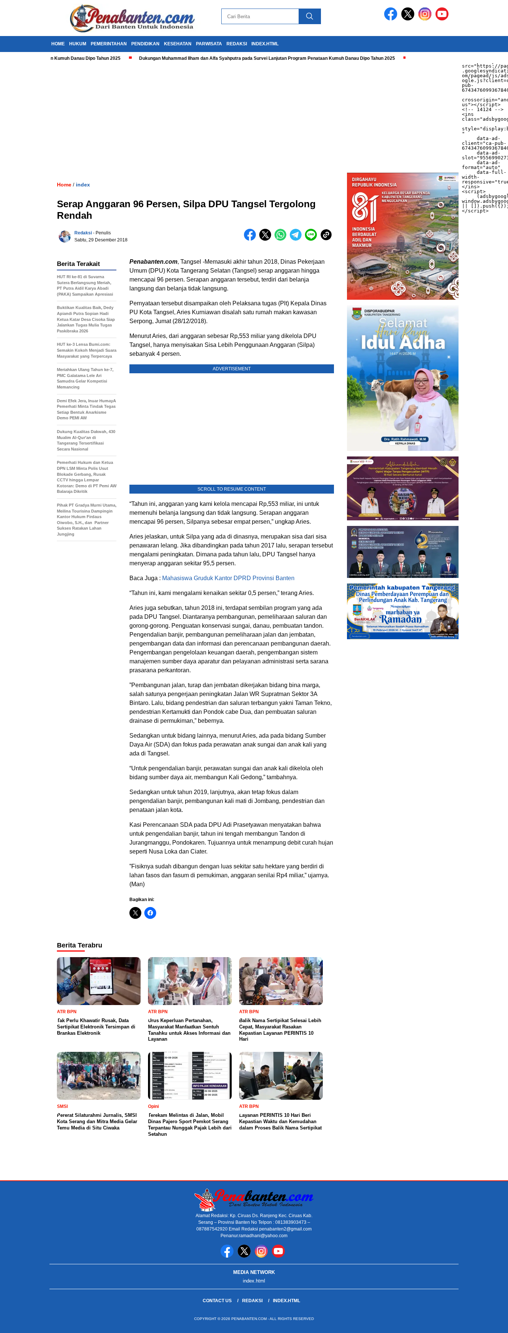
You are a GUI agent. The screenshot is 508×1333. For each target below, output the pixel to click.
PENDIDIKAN (145, 43)
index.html (265, 43)
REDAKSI (236, 43)
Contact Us (217, 1300)
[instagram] (426, 19)
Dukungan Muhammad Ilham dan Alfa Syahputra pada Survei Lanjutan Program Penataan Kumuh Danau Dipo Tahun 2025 (240, 58)
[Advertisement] (223, 117)
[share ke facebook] (251, 239)
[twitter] (409, 19)
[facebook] (392, 19)
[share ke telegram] (297, 239)
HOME (58, 43)
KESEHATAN (178, 43)
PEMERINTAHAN (109, 43)
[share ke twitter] (266, 239)
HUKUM (77, 43)
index (83, 185)
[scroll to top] (486, 1321)
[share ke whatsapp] (282, 239)
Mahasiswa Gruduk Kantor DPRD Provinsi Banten (228, 578)
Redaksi (83, 232)
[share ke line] (312, 239)
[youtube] (443, 19)
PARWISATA (209, 43)
